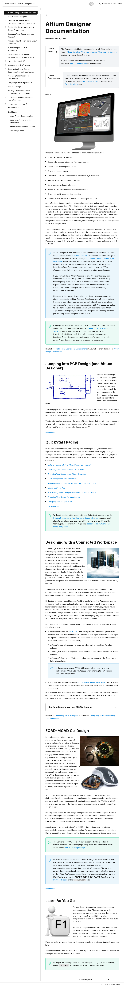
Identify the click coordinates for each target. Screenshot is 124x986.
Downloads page (60, 880)
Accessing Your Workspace (67, 716)
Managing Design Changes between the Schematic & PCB (72, 483)
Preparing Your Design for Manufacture (64, 497)
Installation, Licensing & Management (71, 349)
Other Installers (71, 84)
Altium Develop (73, 52)
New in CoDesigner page (74, 847)
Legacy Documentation (90, 81)
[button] (82, 707)
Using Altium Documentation (21, 116)
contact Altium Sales (78, 63)
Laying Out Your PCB (56, 488)
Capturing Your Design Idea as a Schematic (66, 469)
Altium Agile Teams (89, 52)
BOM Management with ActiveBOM (62, 479)
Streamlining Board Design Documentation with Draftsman (72, 492)
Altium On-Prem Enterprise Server (91, 682)
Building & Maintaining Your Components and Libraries (75, 518)
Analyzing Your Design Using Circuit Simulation (67, 474)
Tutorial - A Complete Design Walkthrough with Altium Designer (22, 21)
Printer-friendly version (112, 984)
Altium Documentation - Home (22, 127)
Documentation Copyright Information (20, 121)
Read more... (50, 433)
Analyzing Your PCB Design (19, 65)
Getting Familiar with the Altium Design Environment (69, 465)
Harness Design (54, 506)
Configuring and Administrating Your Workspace (20, 98)
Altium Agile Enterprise (107, 52)
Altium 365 (72, 632)
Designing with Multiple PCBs (60, 502)
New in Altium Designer (17, 16)
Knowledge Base (17, 130)
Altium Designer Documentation (22, 12)
